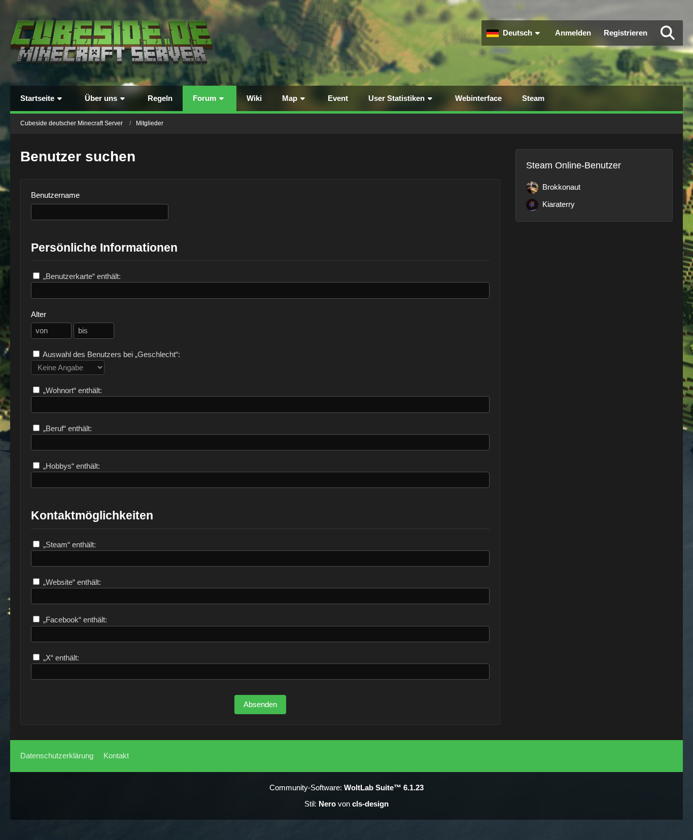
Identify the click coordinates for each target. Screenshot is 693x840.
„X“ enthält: (60, 657)
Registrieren (625, 32)
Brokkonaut (561, 187)
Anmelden (573, 32)
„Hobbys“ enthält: (70, 466)
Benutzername (55, 195)
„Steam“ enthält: (68, 544)
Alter (38, 314)
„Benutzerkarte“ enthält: (81, 276)
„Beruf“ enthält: (66, 428)
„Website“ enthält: (71, 582)
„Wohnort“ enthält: (71, 390)
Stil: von (346, 803)
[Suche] (667, 33)
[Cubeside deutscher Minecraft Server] (111, 42)
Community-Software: (346, 787)
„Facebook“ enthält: (74, 619)
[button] (514, 33)
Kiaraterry (558, 204)
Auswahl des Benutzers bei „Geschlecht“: (110, 354)
